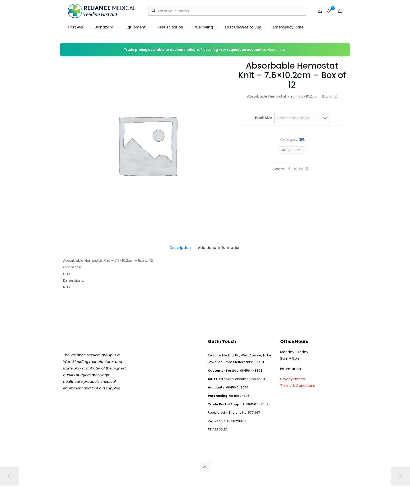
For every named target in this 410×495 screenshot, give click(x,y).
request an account (244, 49)
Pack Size (263, 117)
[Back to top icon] (205, 467)
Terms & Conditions (297, 385)
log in (217, 49)
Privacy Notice (292, 378)
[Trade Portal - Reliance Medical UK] (101, 10)
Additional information (219, 247)
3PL (302, 139)
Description (180, 247)
